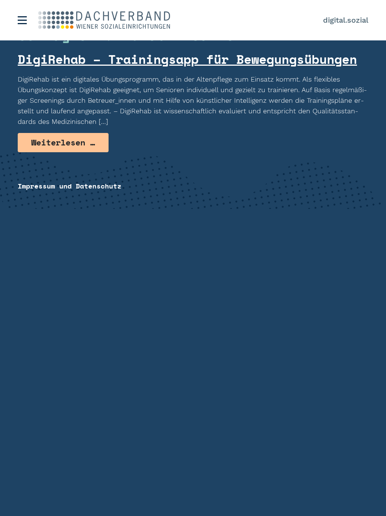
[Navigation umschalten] (22, 20)
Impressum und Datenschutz (69, 186)
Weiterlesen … (70, 142)
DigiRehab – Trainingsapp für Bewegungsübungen (187, 59)
